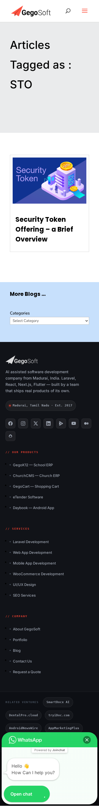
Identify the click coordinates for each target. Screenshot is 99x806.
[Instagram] (23, 423)
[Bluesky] (10, 436)
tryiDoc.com (59, 715)
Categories (20, 313)
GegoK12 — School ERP (33, 465)
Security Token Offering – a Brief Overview (44, 229)
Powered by (49, 750)
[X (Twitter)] (36, 423)
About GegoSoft (26, 629)
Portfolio (20, 640)
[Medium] (86, 423)
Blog (17, 650)
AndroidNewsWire (23, 728)
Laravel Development (31, 542)
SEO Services (24, 595)
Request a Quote (27, 672)
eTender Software (28, 497)
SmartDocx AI (58, 702)
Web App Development (32, 552)
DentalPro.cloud (23, 715)
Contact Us (22, 661)
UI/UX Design (24, 584)
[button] (87, 740)
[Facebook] (10, 423)
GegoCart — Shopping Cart (36, 486)
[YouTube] (74, 423)
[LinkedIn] (48, 423)
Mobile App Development (34, 563)
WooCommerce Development (38, 574)
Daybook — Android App (33, 507)
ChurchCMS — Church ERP (36, 475)
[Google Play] (61, 423)
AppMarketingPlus (63, 728)
